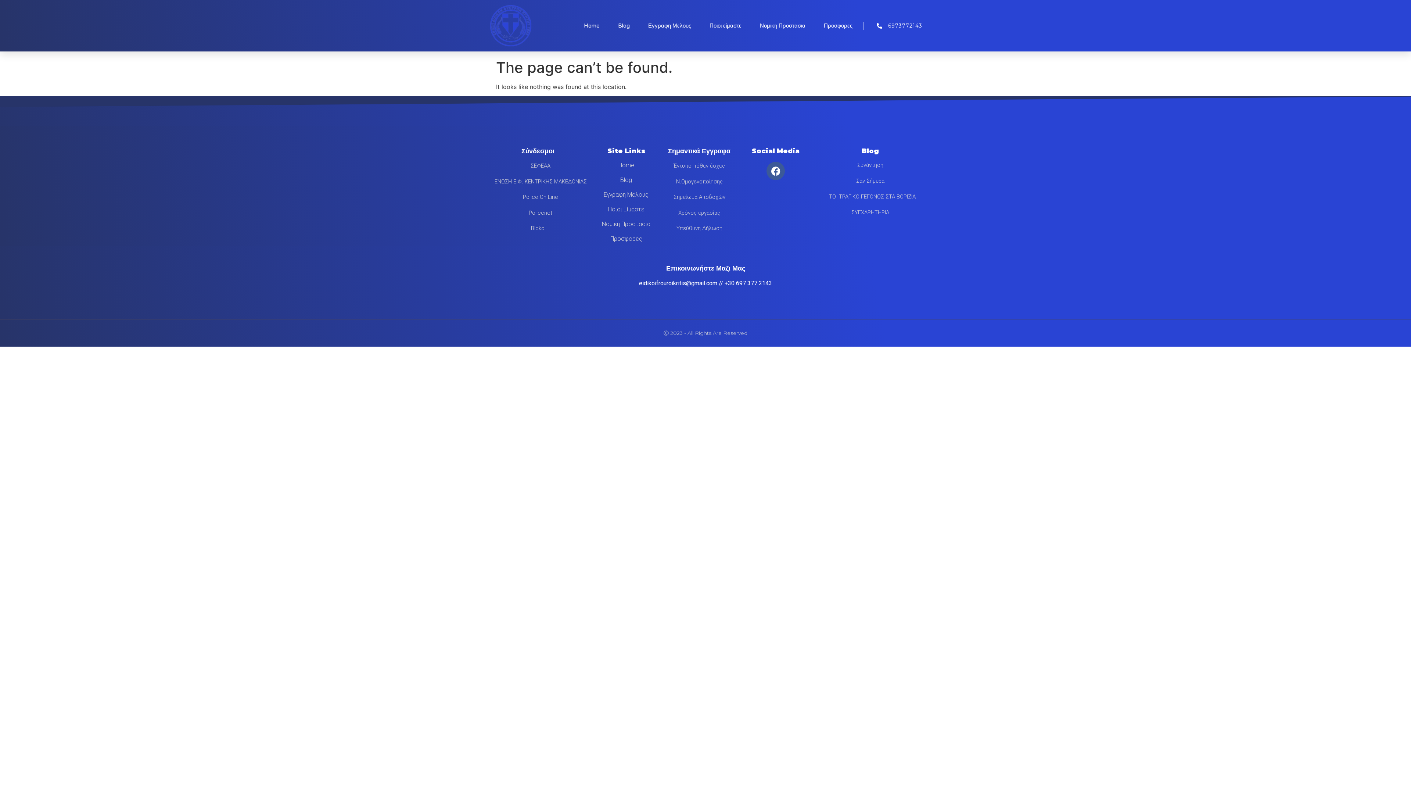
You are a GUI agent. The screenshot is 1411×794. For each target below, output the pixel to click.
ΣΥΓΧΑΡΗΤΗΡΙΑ (870, 212)
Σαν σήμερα (870, 181)
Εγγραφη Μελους (669, 25)
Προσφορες (838, 25)
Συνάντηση (870, 165)
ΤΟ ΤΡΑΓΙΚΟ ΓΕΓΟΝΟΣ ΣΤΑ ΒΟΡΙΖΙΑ (870, 196)
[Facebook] (775, 171)
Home (592, 25)
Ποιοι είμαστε (726, 25)
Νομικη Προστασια (782, 25)
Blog (624, 25)
